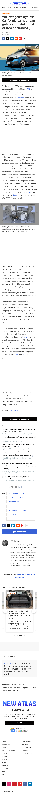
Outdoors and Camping (18, 506)
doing (15, 195)
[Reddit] (16, 38)
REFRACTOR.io (27, 753)
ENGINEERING (13, 8)
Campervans (6, 13)
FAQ (3, 774)
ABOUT (4, 747)
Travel (11, 497)
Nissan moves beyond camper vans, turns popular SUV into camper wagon (19, 614)
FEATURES (5, 753)
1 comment (21, 532)
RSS (3, 771)
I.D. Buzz (25, 337)
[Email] (24, 38)
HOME (4, 741)
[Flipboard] (20, 38)
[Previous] (5, 611)
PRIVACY (5, 765)
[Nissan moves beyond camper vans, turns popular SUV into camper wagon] (19, 599)
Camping (22, 497)
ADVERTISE (6, 759)
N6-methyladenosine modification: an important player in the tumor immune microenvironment (19, 438)
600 (17, 355)
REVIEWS (5, 756)
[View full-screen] (36, 46)
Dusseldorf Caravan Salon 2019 (21, 519)
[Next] (34, 611)
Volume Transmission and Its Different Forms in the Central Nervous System (18, 445)
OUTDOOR (23, 8)
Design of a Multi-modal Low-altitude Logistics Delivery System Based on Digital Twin (18, 430)
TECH (4, 8)
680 (24, 355)
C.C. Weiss (15, 541)
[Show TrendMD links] (36, 486)
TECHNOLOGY (27, 747)
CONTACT (5, 768)
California (21, 98)
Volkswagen (13, 411)
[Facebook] (3, 38)
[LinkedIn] (12, 38)
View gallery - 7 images (19, 80)
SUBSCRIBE (6, 744)
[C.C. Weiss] (5, 543)
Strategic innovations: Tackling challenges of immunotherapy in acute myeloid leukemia (15, 477)
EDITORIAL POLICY (8, 750)
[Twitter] (7, 38)
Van (24, 510)
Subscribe (19, 723)
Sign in (7, 663)
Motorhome (13, 510)
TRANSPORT (33, 8)
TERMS (4, 762)
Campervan (13, 514)
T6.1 (28, 89)
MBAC (30, 192)
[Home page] (19, 3)
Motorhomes (14, 502)
